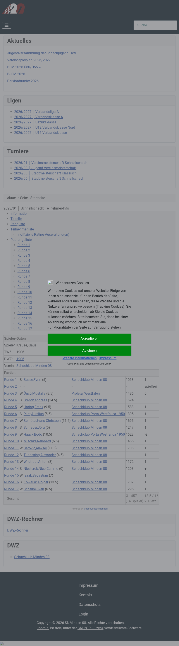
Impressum (108, 358)
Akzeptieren (89, 338)
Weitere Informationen (80, 358)
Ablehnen (89, 350)
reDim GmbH (104, 363)
